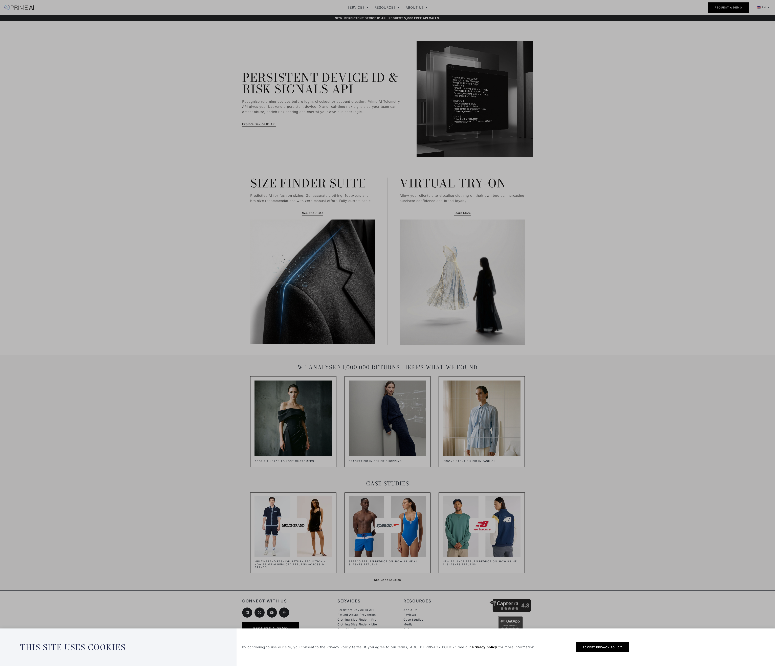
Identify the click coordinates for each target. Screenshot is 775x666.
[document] (387, 333)
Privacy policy (484, 647)
